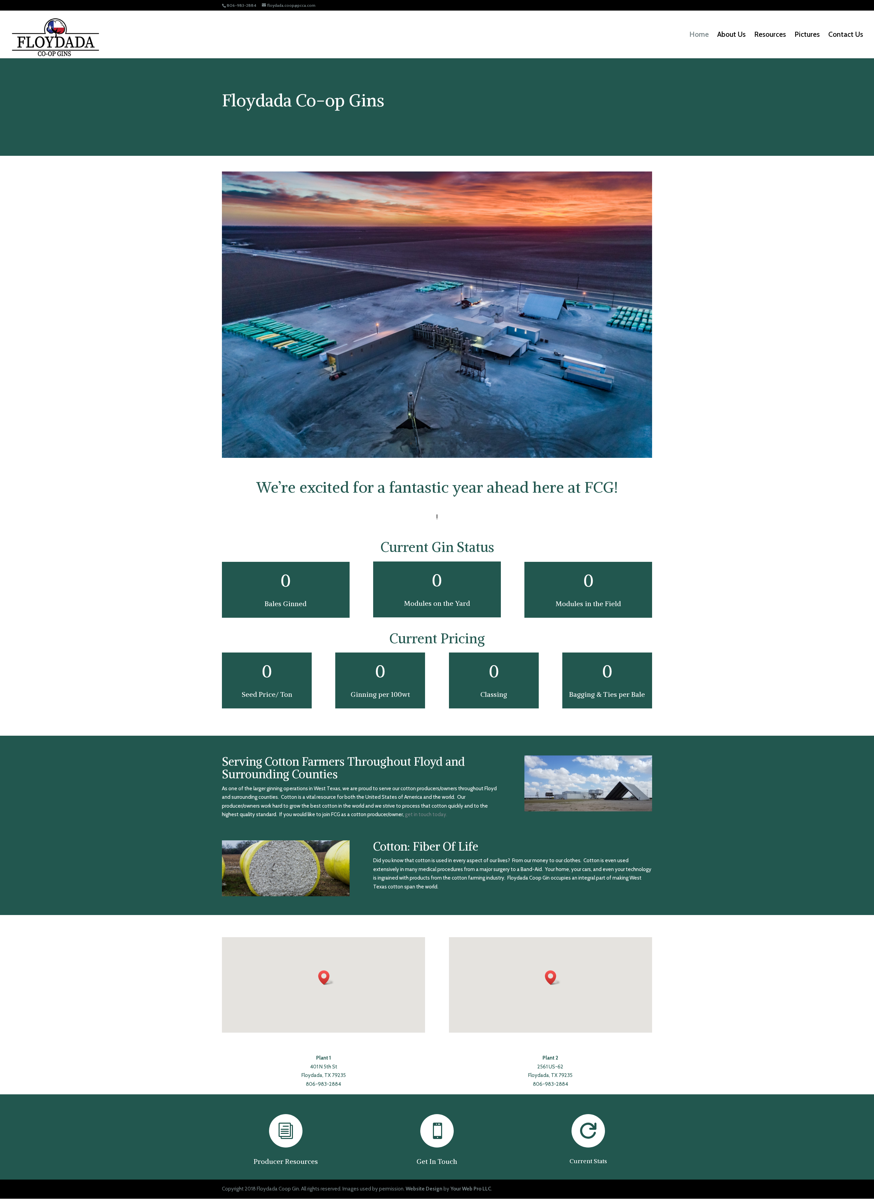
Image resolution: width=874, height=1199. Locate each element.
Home (699, 35)
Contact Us (845, 35)
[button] (326, 977)
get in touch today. (426, 814)
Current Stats (588, 1161)
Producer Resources (286, 1161)
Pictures (807, 35)
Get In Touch (437, 1161)
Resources (770, 35)
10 (463, 443)
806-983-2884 (323, 1084)
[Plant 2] (437, 456)
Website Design (424, 1189)
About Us (731, 35)
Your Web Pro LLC (470, 1189)
